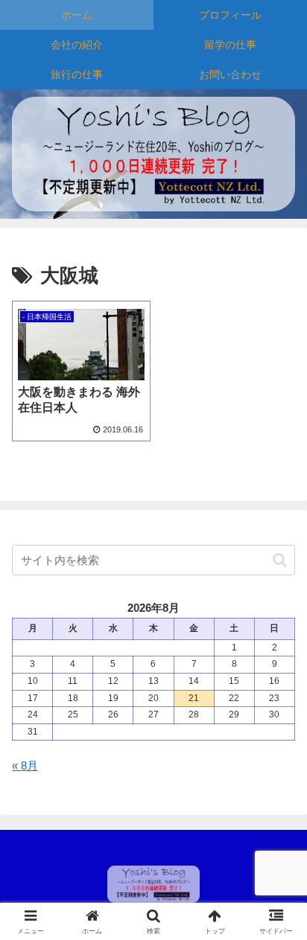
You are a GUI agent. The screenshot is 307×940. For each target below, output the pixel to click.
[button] (280, 560)
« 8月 (25, 765)
